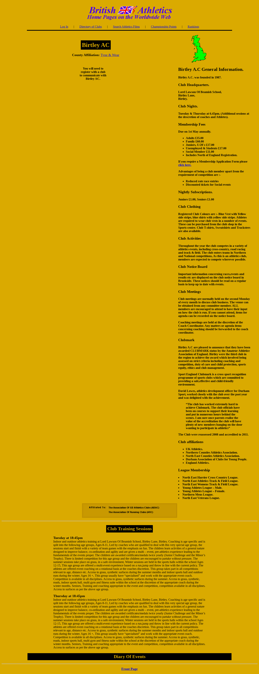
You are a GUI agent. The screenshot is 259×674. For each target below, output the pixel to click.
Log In (64, 26)
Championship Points (164, 26)
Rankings (193, 26)
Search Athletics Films (126, 26)
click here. (184, 165)
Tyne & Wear (110, 55)
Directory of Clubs (90, 26)
